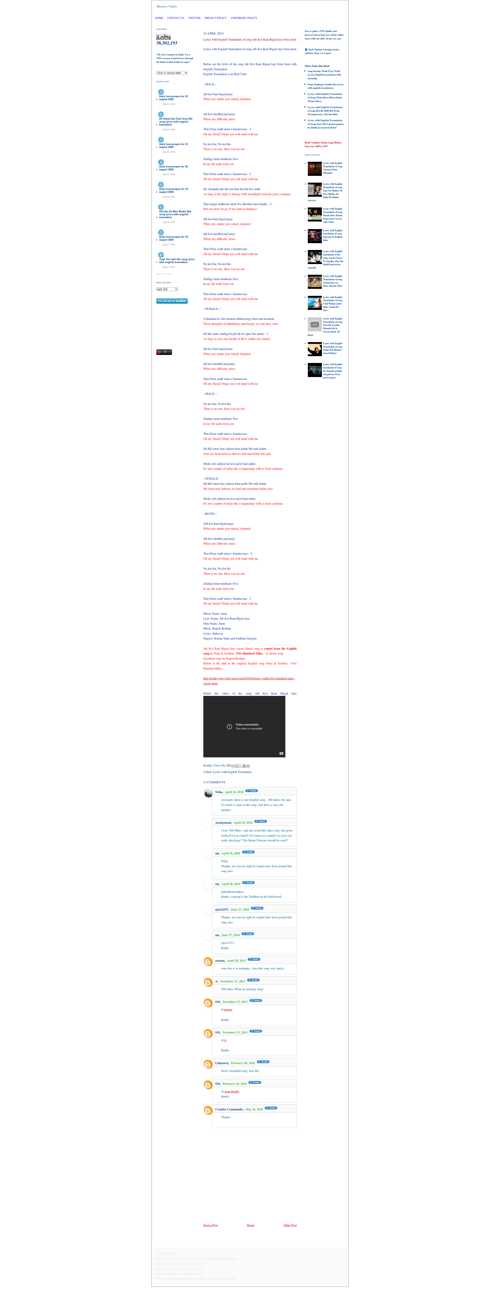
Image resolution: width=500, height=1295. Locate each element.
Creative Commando (229, 1109)
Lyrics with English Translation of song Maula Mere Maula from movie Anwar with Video (332, 215)
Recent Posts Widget (164, 274)
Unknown (221, 1063)
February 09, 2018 (243, 1063)
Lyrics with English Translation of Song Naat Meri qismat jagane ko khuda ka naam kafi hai (326, 123)
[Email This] (233, 766)
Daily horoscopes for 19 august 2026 (173, 190)
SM (217, 1001)
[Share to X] (241, 766)
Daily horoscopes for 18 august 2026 (173, 238)
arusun (220, 960)
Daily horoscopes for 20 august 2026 (173, 168)
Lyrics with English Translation (232, 772)
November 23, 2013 (235, 1001)
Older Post (290, 1225)
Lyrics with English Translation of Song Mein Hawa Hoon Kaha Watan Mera (325, 97)
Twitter (194, 18)
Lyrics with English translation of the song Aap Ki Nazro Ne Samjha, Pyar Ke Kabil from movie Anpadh (325, 259)
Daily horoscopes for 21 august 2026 (173, 146)
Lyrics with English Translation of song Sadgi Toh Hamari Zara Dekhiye (332, 348)
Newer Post (210, 1225)
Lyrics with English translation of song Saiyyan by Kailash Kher (332, 235)
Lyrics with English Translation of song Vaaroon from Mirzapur (332, 167)
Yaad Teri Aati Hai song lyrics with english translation (177, 261)
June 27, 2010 (240, 909)
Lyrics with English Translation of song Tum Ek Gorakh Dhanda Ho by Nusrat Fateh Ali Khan (325, 327)
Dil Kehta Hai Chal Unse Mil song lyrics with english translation (175, 121)
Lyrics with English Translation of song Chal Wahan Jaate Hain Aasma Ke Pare (332, 303)
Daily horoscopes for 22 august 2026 (173, 98)
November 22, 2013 (233, 981)
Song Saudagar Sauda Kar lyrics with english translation (326, 86)
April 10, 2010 (234, 792)
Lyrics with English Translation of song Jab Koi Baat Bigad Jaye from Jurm (249, 39)
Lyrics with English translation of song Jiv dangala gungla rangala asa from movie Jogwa (332, 371)
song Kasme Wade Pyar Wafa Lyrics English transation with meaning (324, 74)
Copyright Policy (244, 18)
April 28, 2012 (237, 960)
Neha (218, 792)
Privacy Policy (216, 18)
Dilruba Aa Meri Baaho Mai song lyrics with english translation (175, 214)
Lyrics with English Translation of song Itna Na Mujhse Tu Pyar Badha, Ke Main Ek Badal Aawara (325, 192)
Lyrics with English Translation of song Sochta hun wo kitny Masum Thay (332, 280)
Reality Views (167, 6)
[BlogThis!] (237, 766)
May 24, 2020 (254, 1109)
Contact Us (175, 18)
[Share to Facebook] (244, 766)
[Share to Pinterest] (248, 766)
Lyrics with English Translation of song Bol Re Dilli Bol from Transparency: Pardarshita (325, 110)
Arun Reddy (231, 1091)
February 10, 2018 (234, 1083)
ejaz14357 (221, 909)
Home (159, 18)
